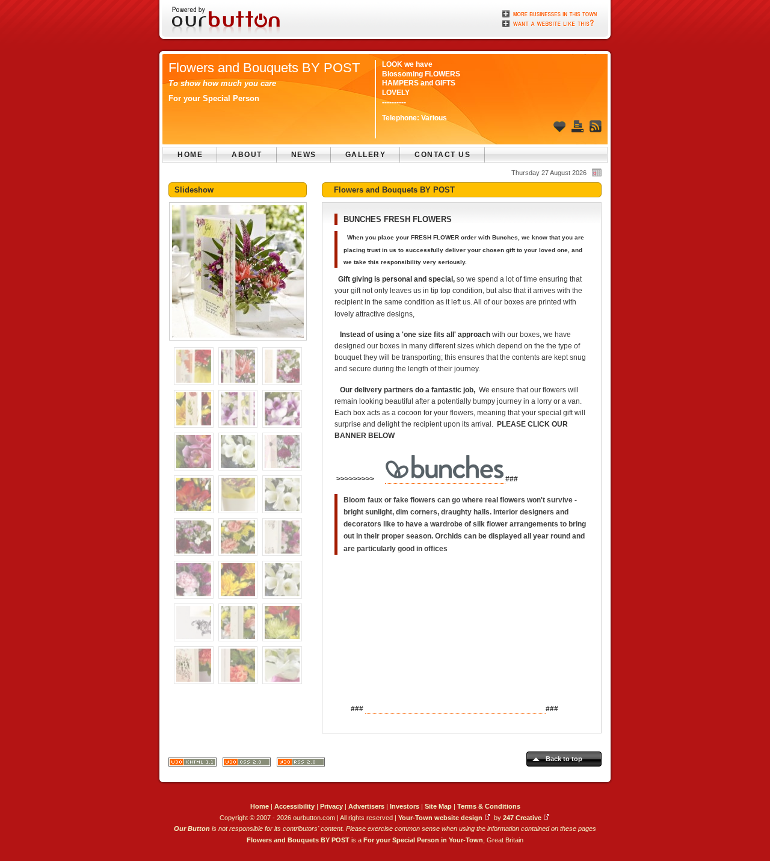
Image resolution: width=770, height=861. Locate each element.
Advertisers (366, 806)
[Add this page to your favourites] (559, 126)
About (247, 154)
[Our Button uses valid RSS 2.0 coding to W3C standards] (301, 764)
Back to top (564, 758)
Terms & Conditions (488, 806)
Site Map (438, 806)
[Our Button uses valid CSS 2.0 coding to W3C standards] (247, 764)
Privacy (331, 806)
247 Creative (522, 817)
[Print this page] (577, 126)
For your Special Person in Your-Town (423, 840)
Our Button (192, 828)
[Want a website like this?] (550, 22)
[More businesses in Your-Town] (550, 14)
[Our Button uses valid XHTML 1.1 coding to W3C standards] (192, 764)
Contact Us (442, 154)
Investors (404, 806)
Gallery (365, 154)
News (303, 154)
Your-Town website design (440, 817)
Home (190, 154)
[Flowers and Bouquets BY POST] (238, 344)
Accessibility (294, 806)
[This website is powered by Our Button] (227, 21)
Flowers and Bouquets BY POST (264, 67)
